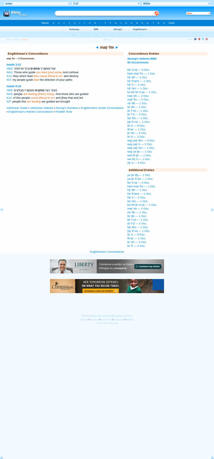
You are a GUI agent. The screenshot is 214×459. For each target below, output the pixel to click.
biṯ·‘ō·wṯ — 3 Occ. (138, 69)
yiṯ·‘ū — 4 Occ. (136, 162)
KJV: (9, 76)
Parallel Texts (63, 111)
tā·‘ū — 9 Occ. (136, 125)
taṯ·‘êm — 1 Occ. (138, 118)
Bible (8, 39)
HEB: (10, 68)
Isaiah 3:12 (14, 64)
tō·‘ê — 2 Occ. (136, 136)
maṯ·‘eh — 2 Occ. (138, 95)
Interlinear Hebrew (41, 108)
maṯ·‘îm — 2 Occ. (138, 99)
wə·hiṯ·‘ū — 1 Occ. (139, 159)
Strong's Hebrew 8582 (142, 58)
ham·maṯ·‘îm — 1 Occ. (141, 73)
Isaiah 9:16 (14, 86)
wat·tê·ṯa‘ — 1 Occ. (139, 155)
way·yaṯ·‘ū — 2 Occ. (140, 144)
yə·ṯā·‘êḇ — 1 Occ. (139, 175)
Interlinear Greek (17, 108)
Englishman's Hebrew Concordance (30, 111)
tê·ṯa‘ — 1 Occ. (136, 129)
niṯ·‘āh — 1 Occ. (137, 103)
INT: (9, 79)
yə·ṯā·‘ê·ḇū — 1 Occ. (140, 178)
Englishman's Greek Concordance (102, 108)
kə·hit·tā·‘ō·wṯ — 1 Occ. (142, 92)
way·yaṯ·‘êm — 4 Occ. (141, 140)
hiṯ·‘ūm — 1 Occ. (137, 88)
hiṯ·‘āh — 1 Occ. (137, 77)
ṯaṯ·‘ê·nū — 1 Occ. (138, 121)
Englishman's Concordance (107, 251)
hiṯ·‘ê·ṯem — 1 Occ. (139, 81)
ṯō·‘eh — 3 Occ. (137, 133)
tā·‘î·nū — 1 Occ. (138, 110)
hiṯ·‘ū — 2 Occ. (136, 84)
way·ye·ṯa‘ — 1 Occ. (140, 151)
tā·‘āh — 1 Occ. (137, 107)
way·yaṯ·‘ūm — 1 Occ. (141, 147)
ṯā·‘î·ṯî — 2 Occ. (137, 114)
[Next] (210, 216)
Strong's (16, 39)
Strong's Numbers (67, 108)
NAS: (10, 72)
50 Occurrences (138, 62)
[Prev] (4, 216)
